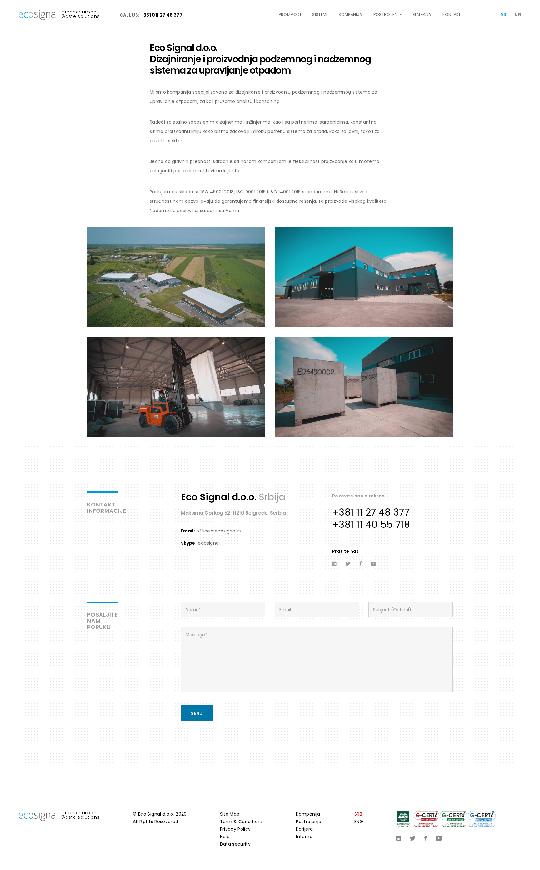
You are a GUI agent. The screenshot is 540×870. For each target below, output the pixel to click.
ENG (358, 821)
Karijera (304, 829)
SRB (358, 814)
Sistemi (319, 14)
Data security (235, 844)
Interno (304, 836)
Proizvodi (290, 14)
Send (197, 713)
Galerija (422, 14)
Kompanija (350, 14)
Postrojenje (387, 14)
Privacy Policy (235, 829)
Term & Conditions (241, 821)
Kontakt (451, 14)
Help (225, 836)
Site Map (230, 814)
